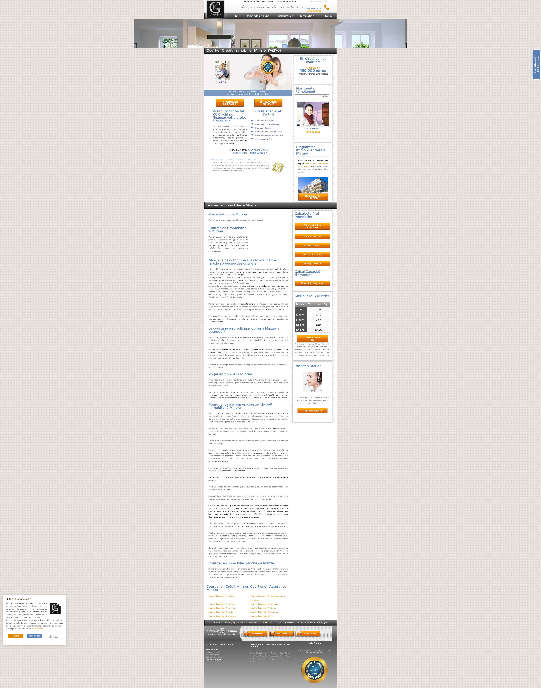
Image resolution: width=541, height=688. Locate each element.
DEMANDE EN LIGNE (269, 103)
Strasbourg (254, 656)
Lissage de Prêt (312, 263)
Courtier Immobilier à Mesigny (222, 604)
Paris (252, 653)
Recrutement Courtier (214, 657)
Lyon (267, 653)
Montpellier (264, 656)
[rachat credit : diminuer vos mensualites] (307, 636)
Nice (281, 653)
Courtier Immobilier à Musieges (222, 612)
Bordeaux (272, 656)
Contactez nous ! (312, 410)
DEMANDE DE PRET (312, 338)
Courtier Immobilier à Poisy (262, 616)
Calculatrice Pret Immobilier (312, 226)
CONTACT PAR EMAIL (230, 103)
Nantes (288, 653)
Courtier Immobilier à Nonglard (222, 616)
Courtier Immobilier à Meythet (222, 608)
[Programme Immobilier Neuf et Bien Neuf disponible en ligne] (313, 192)
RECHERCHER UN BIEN (313, 197)
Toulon (260, 659)
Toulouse (274, 653)
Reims (288, 656)
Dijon (273, 659)
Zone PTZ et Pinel (312, 254)
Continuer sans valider (53, 636)
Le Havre (253, 659)
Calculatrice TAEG (312, 236)
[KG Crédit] (219, 13)
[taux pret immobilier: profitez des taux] (281, 636)
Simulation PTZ (312, 245)
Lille (278, 656)
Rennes (282, 656)
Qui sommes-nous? (213, 652)
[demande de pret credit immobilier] (255, 636)
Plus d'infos (37, 628)
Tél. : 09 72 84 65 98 (213, 659)
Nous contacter (212, 649)
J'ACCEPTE (15, 636)
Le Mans (253, 662)
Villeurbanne (286, 659)
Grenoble (267, 659)
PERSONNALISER (35, 636)
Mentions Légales (212, 654)
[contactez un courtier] (328, 9)
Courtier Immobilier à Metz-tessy (265, 604)
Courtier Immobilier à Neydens (264, 612)
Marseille (259, 653)
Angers (278, 659)
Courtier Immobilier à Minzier (263, 608)
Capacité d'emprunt (312, 283)
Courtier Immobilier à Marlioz (221, 596)
